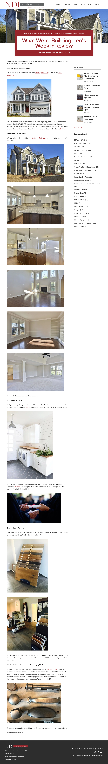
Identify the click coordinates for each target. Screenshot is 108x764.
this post (28, 407)
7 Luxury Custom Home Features (92, 87)
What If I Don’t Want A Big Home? (91, 96)
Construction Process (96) (83, 157)
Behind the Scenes (38, 33)
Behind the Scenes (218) (82, 150)
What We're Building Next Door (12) (86, 223)
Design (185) (78, 160)
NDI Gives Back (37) (81, 200)
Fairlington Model (41, 73)
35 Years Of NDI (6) (80, 140)
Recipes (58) (78, 210)
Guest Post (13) (79, 174)
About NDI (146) (79, 147)
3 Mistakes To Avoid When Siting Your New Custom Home (91, 76)
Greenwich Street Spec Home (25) (86, 170)
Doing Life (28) (79, 164)
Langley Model (52, 669)
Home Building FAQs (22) (83, 177)
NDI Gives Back (56, 33)
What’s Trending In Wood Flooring (90, 118)
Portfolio (67, 4)
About (58, 4)
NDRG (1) (77, 203)
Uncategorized (67, 33)
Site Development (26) (82, 213)
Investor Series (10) (81, 190)
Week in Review (78, 33)
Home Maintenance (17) (82, 180)
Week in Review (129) (81, 220)
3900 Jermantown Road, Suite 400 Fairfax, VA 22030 (16, 752)
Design (47, 33)
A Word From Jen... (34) (82, 143)
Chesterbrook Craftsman (37, 138)
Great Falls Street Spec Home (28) (86, 167)
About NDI (27, 33)
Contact (96, 4)
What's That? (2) (80, 227)
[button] (61, 5)
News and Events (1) (81, 206)
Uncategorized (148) (81, 216)
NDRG (83, 4)
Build (75, 4)
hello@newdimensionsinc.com (14, 757)
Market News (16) (80, 193)
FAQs (89, 4)
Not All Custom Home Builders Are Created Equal (91, 107)
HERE (62, 129)
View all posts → (79, 127)
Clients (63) (78, 153)
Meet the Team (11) (80, 196)
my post (17, 487)
